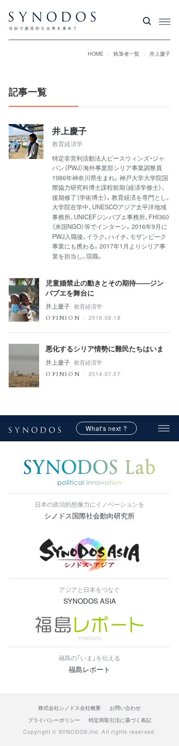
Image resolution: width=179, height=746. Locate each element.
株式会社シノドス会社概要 (69, 707)
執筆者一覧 (126, 53)
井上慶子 (159, 53)
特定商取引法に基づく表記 (120, 719)
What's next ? (106, 428)
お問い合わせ (125, 707)
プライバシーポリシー (54, 719)
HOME (95, 53)
